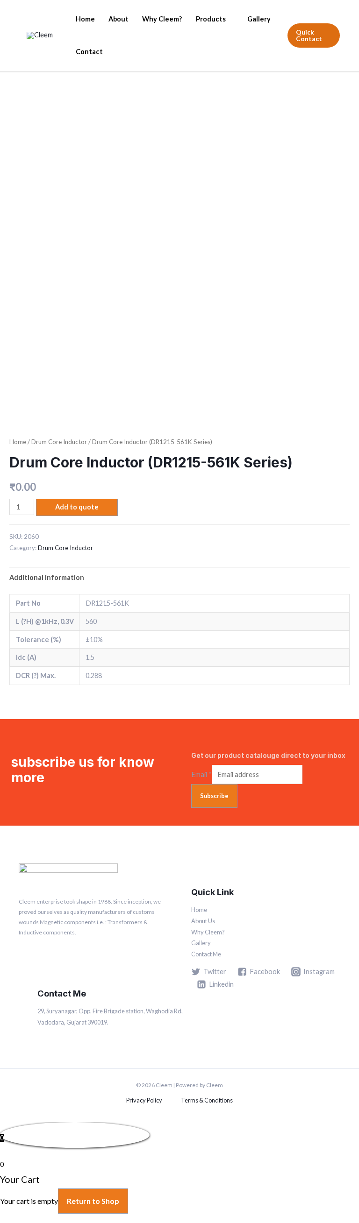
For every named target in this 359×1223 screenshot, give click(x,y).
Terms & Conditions (207, 1100)
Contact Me (206, 954)
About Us (203, 921)
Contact (89, 52)
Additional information (46, 577)
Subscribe (214, 795)
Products (211, 19)
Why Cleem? (162, 19)
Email (201, 774)
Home (85, 19)
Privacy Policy (144, 1100)
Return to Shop (93, 1200)
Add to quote (77, 507)
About (118, 19)
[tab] (46, 577)
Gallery (259, 19)
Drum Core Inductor (59, 441)
